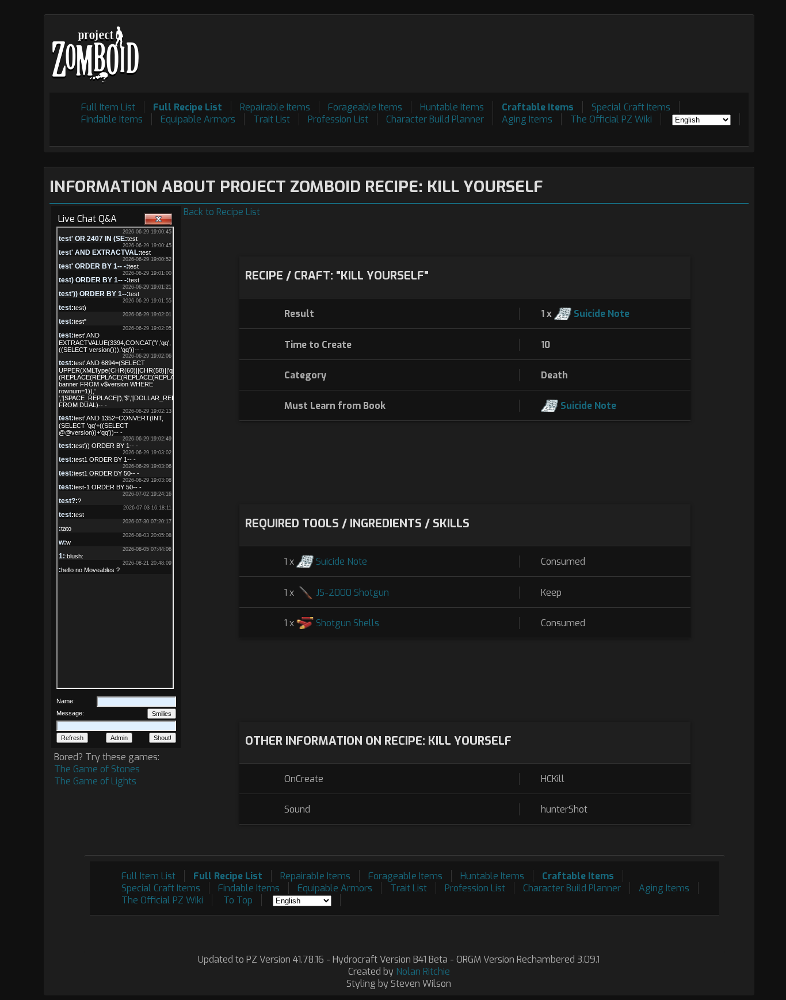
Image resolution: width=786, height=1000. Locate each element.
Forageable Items (365, 107)
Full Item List (108, 107)
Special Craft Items (631, 107)
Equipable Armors (198, 119)
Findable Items (112, 119)
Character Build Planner (435, 119)
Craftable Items (538, 107)
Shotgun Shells (347, 623)
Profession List (338, 119)
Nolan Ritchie (423, 971)
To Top (238, 900)
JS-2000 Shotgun (352, 593)
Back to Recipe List (222, 212)
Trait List (271, 119)
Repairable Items (275, 107)
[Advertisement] (539, 46)
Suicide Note (601, 314)
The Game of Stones (97, 769)
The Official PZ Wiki (611, 119)
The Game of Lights (95, 781)
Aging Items (527, 119)
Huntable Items (452, 107)
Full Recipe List (187, 107)
